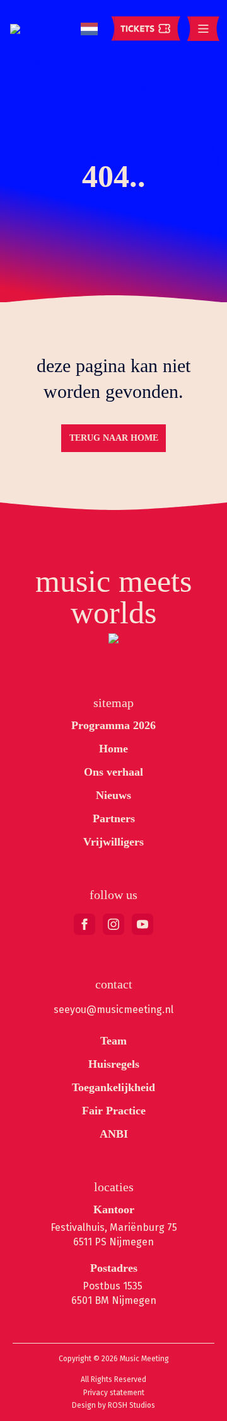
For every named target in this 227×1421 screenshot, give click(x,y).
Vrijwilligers (113, 841)
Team (113, 1040)
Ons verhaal (113, 772)
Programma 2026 (113, 725)
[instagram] (113, 924)
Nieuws (113, 795)
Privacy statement (113, 1392)
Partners (114, 818)
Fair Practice (114, 1110)
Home (113, 748)
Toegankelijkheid (113, 1087)
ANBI (114, 1134)
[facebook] (84, 924)
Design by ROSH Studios (113, 1405)
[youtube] (142, 924)
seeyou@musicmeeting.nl (113, 1010)
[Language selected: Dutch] (89, 29)
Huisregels (113, 1064)
